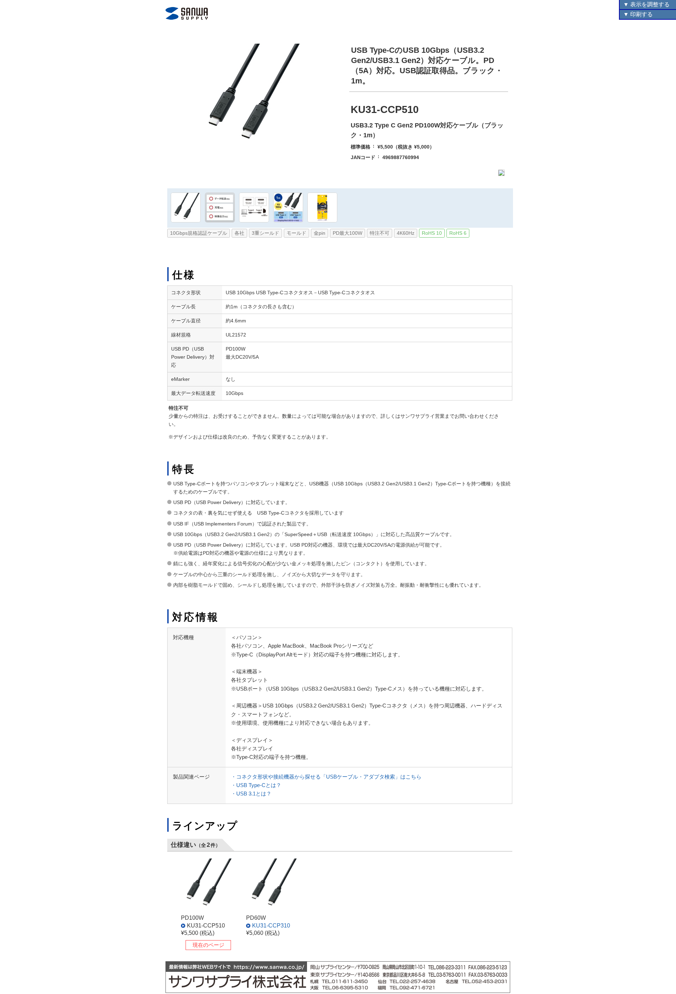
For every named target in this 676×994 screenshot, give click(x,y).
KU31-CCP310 (271, 925)
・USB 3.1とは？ (251, 794)
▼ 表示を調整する (646, 4)
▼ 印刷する (638, 14)
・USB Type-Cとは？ (256, 785)
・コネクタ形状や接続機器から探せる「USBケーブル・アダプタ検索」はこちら (326, 777)
